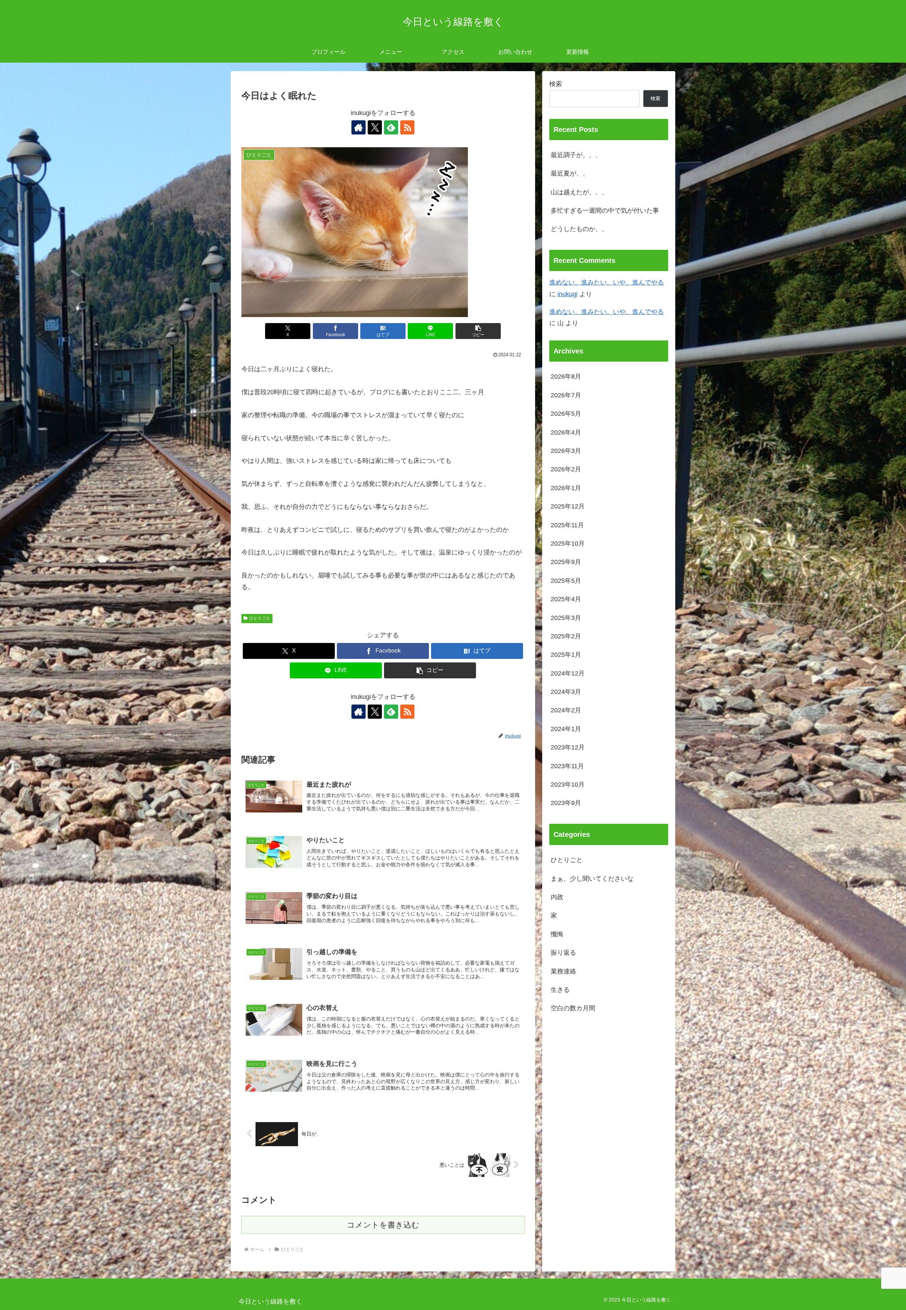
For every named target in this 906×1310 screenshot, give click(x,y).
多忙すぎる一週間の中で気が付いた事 (605, 210)
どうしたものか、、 (579, 228)
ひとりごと (259, 618)
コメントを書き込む (383, 1224)
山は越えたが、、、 (579, 192)
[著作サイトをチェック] (358, 127)
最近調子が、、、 (576, 155)
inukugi (567, 294)
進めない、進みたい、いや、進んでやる (606, 282)
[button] (478, 331)
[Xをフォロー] (375, 127)
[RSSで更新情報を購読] (407, 127)
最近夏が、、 (570, 173)
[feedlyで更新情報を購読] (391, 127)
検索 (555, 83)
